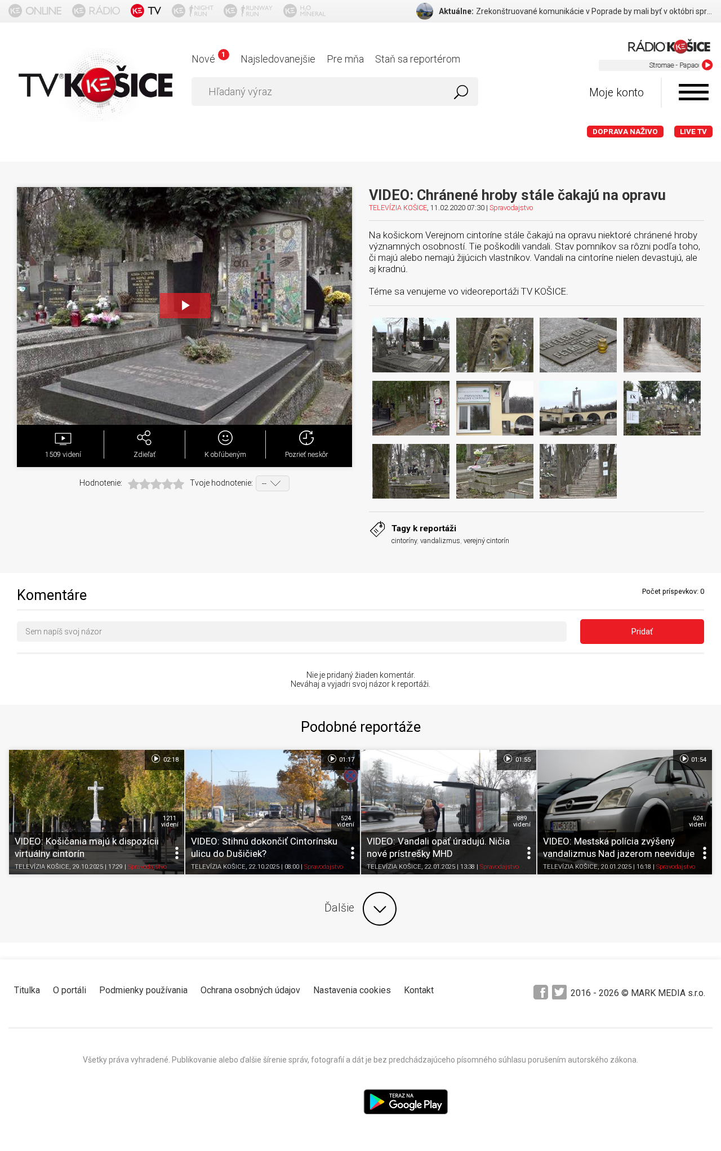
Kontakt (419, 990)
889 (522, 821)
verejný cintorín (486, 540)
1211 (170, 821)
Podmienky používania (143, 990)
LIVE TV (693, 131)
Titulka (27, 990)
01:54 (697, 759)
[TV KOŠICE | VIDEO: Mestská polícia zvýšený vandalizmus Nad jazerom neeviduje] (625, 812)
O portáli (69, 990)
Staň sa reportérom (417, 59)
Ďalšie (339, 907)
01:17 (345, 759)
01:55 (522, 759)
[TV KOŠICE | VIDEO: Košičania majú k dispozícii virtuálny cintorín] (96, 812)
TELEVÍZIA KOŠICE (398, 207)
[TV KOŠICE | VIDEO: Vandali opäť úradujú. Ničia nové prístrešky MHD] (448, 812)
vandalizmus (440, 540)
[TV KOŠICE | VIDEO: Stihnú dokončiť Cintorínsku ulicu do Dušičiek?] (272, 812)
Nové (208, 59)
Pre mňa (345, 59)
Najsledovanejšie (278, 59)
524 (345, 821)
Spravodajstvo (511, 207)
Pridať (642, 631)
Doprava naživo (625, 131)
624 (697, 821)
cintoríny (404, 540)
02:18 (170, 759)
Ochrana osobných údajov (250, 990)
